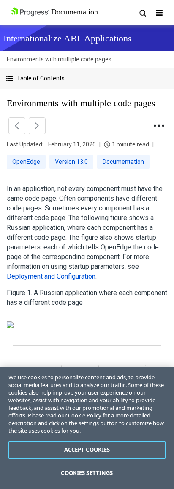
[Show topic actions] (158, 125)
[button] (87, 78)
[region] (87, 428)
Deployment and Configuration (51, 276)
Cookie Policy (84, 415)
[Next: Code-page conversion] (37, 125)
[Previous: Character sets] (16, 125)
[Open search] (142, 12)
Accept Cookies (87, 449)
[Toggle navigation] (159, 12)
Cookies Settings (87, 473)
